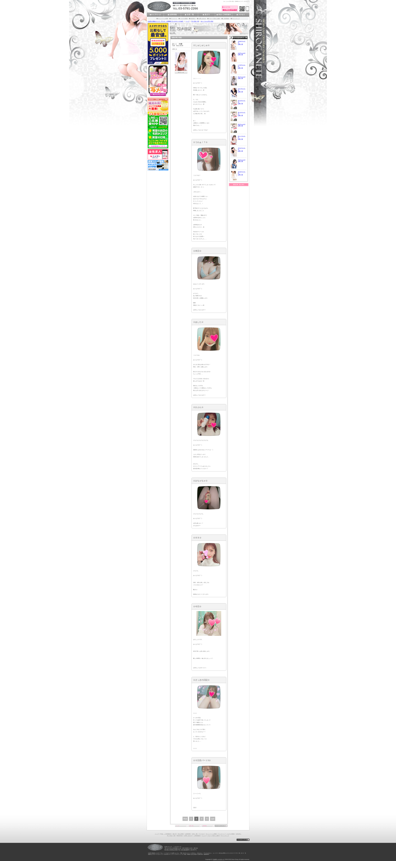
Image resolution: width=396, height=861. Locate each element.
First (185, 819)
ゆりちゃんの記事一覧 (241, 77)
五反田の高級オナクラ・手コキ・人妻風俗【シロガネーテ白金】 (166, 21)
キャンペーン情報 (163, 18)
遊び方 (175, 834)
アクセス (201, 834)
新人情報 (181, 834)
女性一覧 (191, 825)
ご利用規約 (226, 18)
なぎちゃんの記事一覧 (241, 53)
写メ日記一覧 (195, 21)
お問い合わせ (202, 18)
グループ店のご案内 (214, 18)
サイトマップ (236, 18)
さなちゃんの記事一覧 (241, 160)
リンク (204, 835)
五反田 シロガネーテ (219, 859)
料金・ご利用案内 (165, 834)
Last (212, 819)
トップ (187, 21)
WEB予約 (179, 835)
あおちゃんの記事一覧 (241, 125)
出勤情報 (204, 825)
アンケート (174, 18)
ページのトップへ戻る (221, 825)
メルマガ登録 (184, 18)
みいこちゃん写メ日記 (207, 21)
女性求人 (193, 18)
